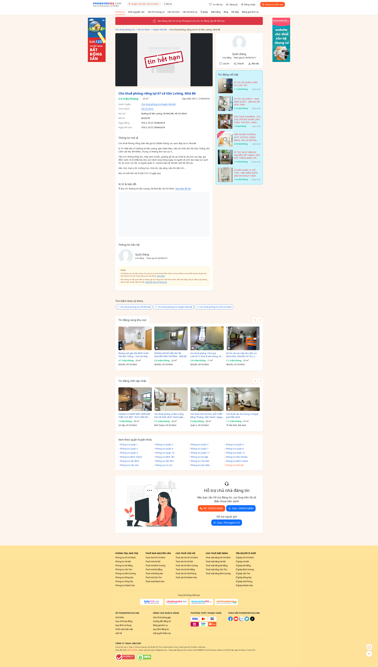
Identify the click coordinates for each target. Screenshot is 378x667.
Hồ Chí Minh (147, 108)
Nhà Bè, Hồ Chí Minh (127, 364)
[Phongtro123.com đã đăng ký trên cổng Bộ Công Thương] (125, 657)
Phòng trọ (120, 11)
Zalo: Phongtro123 (228, 522)
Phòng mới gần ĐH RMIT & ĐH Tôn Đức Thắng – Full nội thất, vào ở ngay (133, 355)
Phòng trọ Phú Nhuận (237, 456)
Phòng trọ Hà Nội (123, 561)
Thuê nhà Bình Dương (155, 565)
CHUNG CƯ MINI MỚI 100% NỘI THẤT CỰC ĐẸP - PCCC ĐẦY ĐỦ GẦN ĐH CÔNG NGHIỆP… (134, 416)
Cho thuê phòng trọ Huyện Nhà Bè (158, 104)
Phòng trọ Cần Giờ (129, 465)
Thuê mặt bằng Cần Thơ (216, 569)
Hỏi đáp (235, 11)
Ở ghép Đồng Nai (243, 577)
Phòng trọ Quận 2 (164, 444)
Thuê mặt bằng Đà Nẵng (217, 565)
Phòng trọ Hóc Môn (200, 465)
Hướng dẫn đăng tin (162, 621)
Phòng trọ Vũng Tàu (124, 581)
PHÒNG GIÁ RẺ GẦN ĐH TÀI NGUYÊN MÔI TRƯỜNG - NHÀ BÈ (170, 355)
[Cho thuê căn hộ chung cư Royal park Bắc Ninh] (243, 399)
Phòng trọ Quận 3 (199, 444)
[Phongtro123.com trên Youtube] (236, 620)
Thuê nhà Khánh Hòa (154, 581)
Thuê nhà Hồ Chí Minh (155, 557)
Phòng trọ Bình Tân (165, 456)
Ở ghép (204, 11)
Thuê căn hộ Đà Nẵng (185, 569)
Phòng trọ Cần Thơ (123, 569)
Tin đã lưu (218, 4)
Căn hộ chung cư (156, 11)
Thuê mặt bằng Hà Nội (216, 561)
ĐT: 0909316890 (213, 508)
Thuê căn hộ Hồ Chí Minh (187, 557)
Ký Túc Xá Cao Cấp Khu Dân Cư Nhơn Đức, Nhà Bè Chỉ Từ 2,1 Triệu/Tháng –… (241, 355)
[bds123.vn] (151, 602)
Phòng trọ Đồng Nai (124, 577)
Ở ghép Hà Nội (242, 561)
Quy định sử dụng (123, 625)
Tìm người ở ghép (246, 553)
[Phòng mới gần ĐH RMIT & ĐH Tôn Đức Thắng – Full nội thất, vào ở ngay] (135, 338)
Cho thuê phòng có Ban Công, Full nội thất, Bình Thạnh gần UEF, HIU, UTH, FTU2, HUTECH (169, 416)
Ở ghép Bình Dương (245, 569)
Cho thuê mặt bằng (217, 553)
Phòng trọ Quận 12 (235, 452)
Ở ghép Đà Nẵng (243, 565)
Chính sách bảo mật (124, 629)
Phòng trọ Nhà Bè (235, 465)
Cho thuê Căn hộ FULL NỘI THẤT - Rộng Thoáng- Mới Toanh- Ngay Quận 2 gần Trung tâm (207, 416)
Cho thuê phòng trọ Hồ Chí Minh (215, 306)
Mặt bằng (216, 11)
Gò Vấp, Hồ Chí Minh (127, 425)
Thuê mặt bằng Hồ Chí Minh (218, 557)
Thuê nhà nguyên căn (158, 553)
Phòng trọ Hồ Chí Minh (125, 557)
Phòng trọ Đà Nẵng (124, 565)
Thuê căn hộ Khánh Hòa (186, 577)
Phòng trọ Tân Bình (129, 461)
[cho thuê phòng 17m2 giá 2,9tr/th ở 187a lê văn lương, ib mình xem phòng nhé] (207, 338)
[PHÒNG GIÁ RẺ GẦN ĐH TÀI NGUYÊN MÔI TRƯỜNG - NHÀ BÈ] (171, 338)
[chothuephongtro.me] (226, 602)
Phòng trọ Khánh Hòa (125, 585)
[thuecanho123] (201, 602)
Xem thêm (161, 276)
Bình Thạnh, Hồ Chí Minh (165, 425)
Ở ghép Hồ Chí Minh (245, 557)
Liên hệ (118, 633)
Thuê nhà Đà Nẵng (153, 569)
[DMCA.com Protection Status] (144, 657)
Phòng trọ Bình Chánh (237, 461)
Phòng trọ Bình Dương (125, 573)
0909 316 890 (132, 650)
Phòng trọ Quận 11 (200, 452)
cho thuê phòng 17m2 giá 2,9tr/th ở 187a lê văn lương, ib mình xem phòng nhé (205, 355)
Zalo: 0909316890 (242, 508)
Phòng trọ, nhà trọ (126, 553)
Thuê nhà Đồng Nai (154, 573)
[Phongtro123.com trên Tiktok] (252, 620)
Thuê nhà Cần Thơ (153, 577)
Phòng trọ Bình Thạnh (131, 456)
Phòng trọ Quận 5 (129, 448)
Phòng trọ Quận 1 (129, 444)
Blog (226, 11)
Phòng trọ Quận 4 (235, 444)
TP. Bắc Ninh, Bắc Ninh (236, 425)
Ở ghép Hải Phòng (244, 581)
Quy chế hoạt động (123, 621)
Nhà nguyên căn (136, 11)
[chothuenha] (176, 602)
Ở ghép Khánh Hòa (244, 585)
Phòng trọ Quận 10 (164, 452)
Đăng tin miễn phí (274, 4)
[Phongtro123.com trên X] (247, 620)
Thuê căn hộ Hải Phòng (186, 573)
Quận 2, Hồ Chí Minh (199, 425)
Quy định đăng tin (161, 629)
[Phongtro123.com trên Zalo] (241, 620)
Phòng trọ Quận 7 (199, 448)
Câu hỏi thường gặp (162, 617)
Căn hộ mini (174, 11)
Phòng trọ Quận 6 (164, 448)
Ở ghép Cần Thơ (243, 573)
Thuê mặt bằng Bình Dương (218, 573)
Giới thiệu (119, 617)
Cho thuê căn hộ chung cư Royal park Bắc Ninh (242, 415)
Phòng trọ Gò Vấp (199, 456)
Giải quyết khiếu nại (162, 633)
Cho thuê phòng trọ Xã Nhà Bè (135, 306)
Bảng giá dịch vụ (250, 11)
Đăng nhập (249, 4)
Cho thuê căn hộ (185, 553)
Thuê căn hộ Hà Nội (184, 561)
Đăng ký (233, 4)
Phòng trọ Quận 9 (129, 452)
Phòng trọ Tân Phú (164, 461)
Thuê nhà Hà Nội (152, 561)
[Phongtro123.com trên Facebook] (230, 620)
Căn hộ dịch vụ (190, 11)
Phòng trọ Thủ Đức (200, 461)
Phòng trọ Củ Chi (163, 465)
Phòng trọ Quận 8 (235, 448)
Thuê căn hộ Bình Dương (187, 565)
